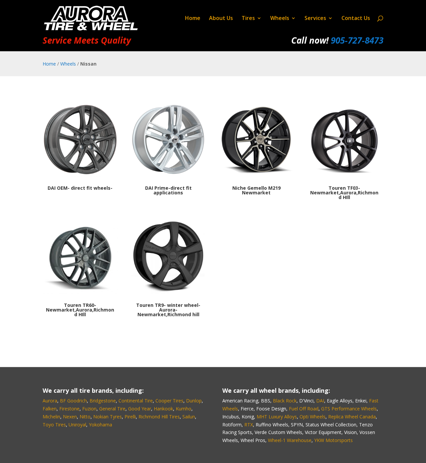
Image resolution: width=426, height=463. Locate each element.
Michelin (51, 416)
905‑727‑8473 (357, 40)
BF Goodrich (73, 400)
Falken (50, 408)
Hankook (163, 408)
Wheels (279, 19)
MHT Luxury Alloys (277, 416)
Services (315, 19)
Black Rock (285, 400)
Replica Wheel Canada (352, 416)
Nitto (85, 416)
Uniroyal (77, 424)
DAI (320, 400)
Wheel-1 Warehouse (290, 440)
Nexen (70, 416)
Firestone (69, 408)
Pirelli (130, 416)
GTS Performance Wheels (349, 408)
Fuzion (89, 408)
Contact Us (355, 19)
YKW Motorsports (333, 440)
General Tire (112, 408)
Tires (248, 19)
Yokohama (100, 424)
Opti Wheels (312, 416)
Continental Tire (135, 400)
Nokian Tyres (107, 416)
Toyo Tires (54, 424)
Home (192, 19)
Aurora (50, 400)
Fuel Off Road (304, 408)
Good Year (139, 408)
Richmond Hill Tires (159, 416)
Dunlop (194, 400)
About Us (221, 19)
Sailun (188, 416)
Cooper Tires (169, 400)
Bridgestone (103, 400)
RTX (248, 424)
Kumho (183, 408)
